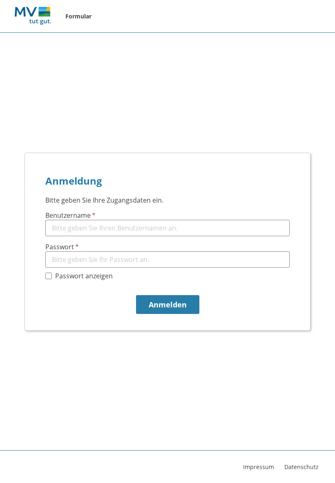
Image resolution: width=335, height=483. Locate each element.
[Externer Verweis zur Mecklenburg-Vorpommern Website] (32, 16)
